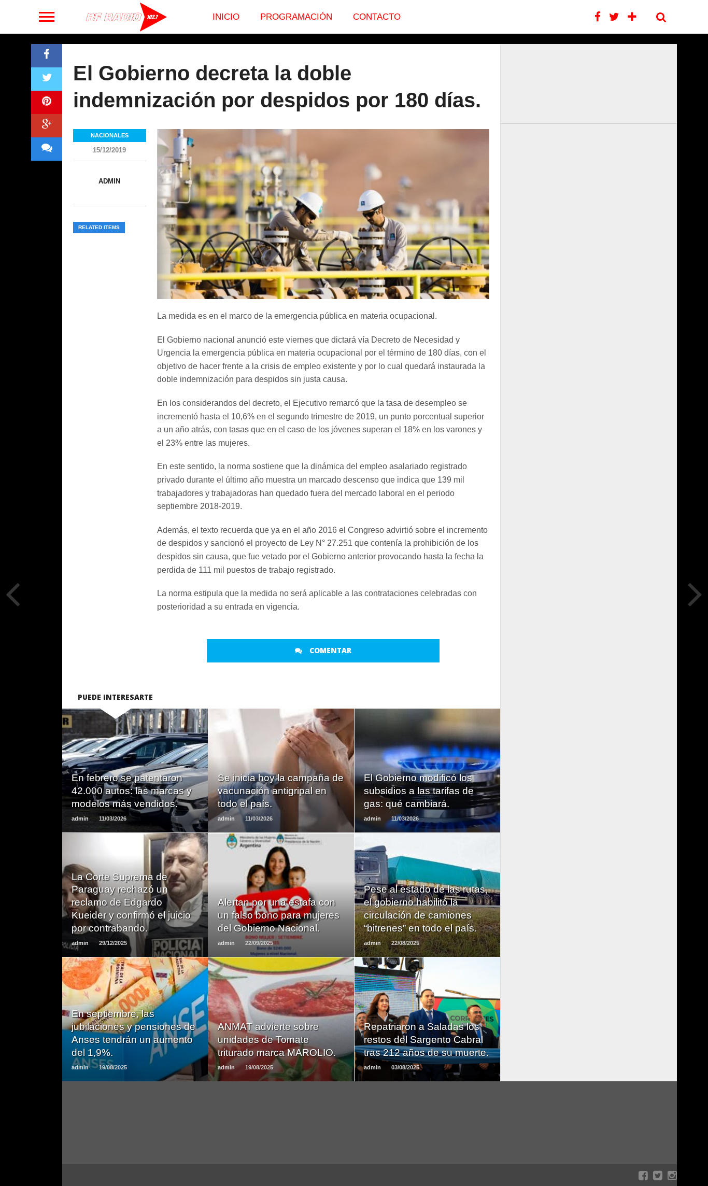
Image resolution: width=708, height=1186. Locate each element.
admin (109, 181)
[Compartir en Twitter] (46, 79)
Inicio (226, 17)
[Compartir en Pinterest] (46, 102)
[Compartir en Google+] (46, 125)
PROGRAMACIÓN (296, 17)
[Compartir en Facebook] (46, 55)
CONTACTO (377, 17)
